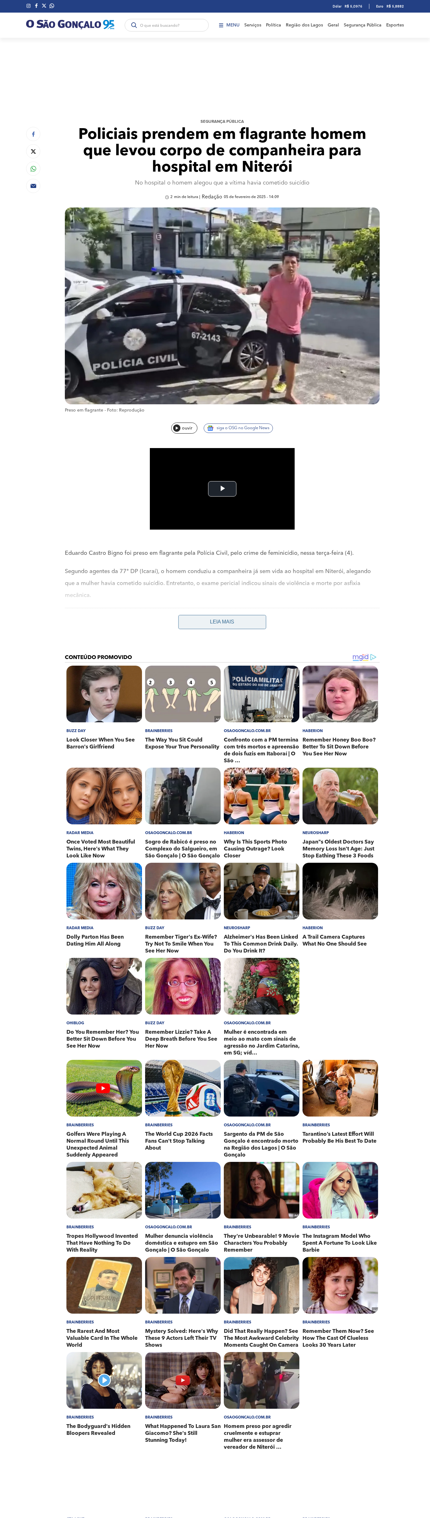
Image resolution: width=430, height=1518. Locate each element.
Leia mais (222, 621)
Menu (233, 25)
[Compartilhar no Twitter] (33, 151)
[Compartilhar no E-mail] (33, 186)
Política (273, 25)
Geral (333, 25)
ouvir (187, 428)
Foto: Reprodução (125, 410)
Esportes (395, 25)
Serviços (252, 25)
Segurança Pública (363, 25)
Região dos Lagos (304, 25)
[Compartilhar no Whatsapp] (33, 169)
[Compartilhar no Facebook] (33, 134)
